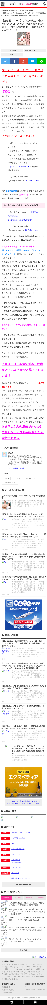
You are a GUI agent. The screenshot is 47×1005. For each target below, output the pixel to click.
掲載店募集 (6, 987)
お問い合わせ (7, 992)
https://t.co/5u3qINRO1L (19, 166)
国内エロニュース (11, 483)
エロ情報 (17, 478)
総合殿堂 (41, 897)
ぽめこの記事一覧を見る (17, 468)
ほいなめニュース (31, 50)
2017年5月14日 (31, 230)
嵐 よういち (15, 873)
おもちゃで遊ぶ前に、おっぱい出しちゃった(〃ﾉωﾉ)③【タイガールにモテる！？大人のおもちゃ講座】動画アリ (27, 911)
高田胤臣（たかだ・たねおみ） (21, 832)
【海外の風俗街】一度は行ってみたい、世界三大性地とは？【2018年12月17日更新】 (26, 904)
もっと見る (23, 950)
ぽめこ (12, 55)
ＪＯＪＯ (14, 875)
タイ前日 (6, 897)
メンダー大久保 (16, 863)
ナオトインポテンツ (17, 849)
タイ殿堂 (18, 897)
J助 (12, 843)
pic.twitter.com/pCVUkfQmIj (21, 220)
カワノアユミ (15, 860)
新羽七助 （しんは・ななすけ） (21, 878)
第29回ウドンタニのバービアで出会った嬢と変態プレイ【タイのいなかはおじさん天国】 (27, 918)
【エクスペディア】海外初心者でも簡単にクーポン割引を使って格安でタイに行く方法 (23, 802)
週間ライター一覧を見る (23, 884)
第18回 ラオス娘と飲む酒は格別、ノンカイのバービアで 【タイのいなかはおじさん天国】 (27, 928)
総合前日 (29, 897)
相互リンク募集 (8, 990)
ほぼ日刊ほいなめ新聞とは (35, 989)
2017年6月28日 (32, 180)
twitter (7, 478)
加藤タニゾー (15, 854)
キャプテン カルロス (18, 838)
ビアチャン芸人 (16, 867)
